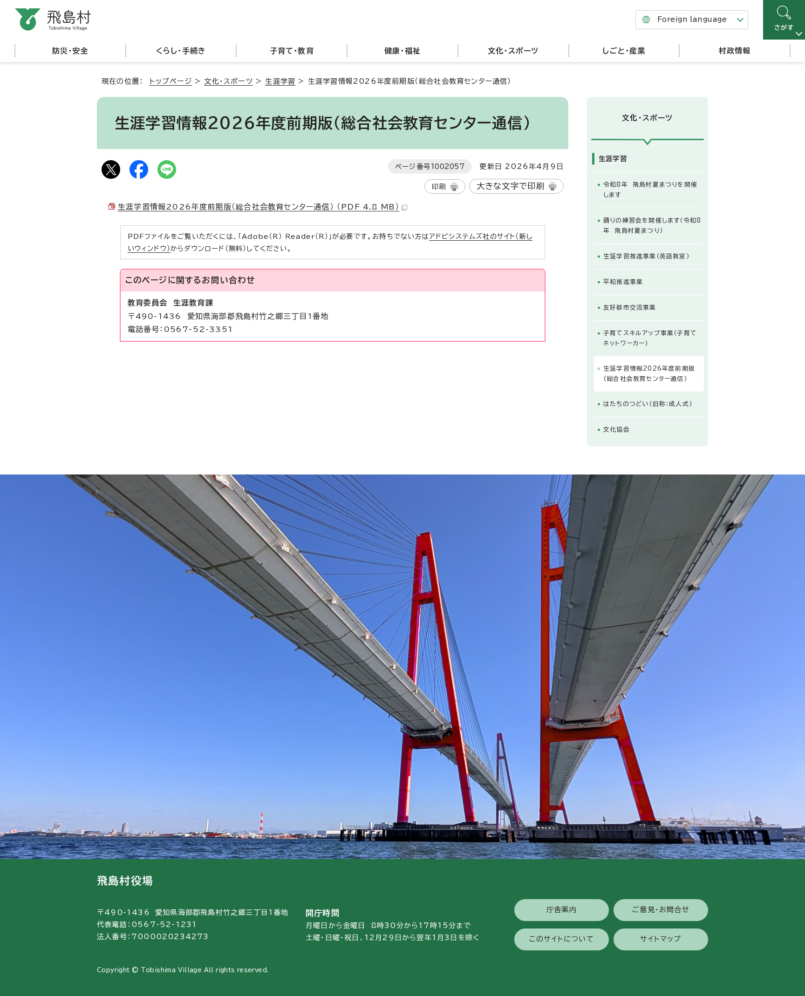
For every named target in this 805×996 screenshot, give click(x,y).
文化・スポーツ (513, 50)
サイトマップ (660, 938)
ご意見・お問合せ (660, 909)
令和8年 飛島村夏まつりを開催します (650, 190)
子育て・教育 (292, 50)
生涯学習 (280, 81)
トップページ (171, 81)
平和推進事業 (623, 282)
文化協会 (616, 430)
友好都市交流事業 (629, 308)
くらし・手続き (181, 50)
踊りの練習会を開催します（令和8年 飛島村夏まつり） (652, 225)
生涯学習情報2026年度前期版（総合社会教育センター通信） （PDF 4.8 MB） (258, 206)
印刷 (439, 186)
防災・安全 (70, 50)
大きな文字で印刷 (511, 186)
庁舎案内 (561, 909)
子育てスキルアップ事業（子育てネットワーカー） (650, 338)
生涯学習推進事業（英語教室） (646, 256)
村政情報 (735, 50)
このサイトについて (561, 938)
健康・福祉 (402, 50)
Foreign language (692, 19)
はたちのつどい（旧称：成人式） (647, 404)
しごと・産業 (623, 50)
